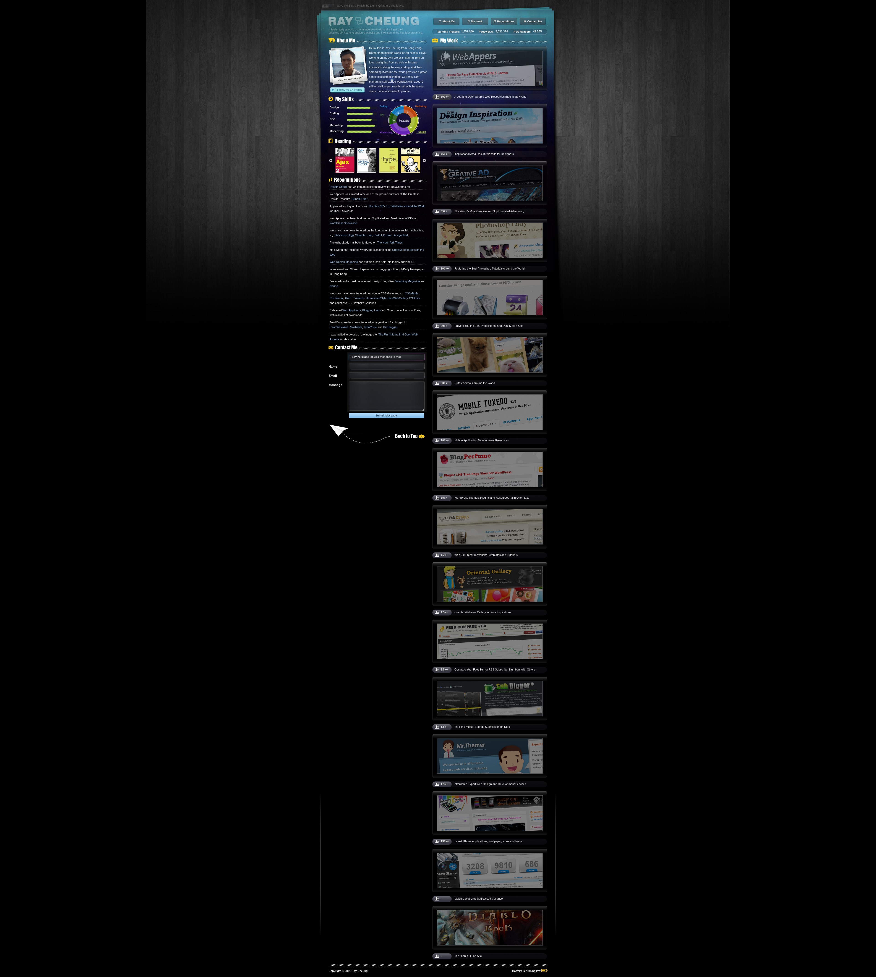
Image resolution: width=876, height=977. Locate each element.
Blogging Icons (371, 310)
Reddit (378, 235)
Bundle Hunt (359, 199)
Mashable (356, 327)
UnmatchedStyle (376, 298)
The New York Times (390, 242)
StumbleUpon (363, 235)
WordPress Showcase (343, 223)
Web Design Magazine (344, 262)
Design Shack (338, 187)
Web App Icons (351, 310)
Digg (351, 235)
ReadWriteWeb (339, 327)
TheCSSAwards (355, 298)
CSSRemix (336, 298)
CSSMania (411, 293)
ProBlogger (390, 327)
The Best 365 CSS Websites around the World (396, 206)
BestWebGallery (398, 298)
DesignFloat (400, 235)
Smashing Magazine (407, 281)
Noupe (334, 286)
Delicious (341, 235)
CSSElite (414, 298)
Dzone (387, 235)
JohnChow (370, 327)
